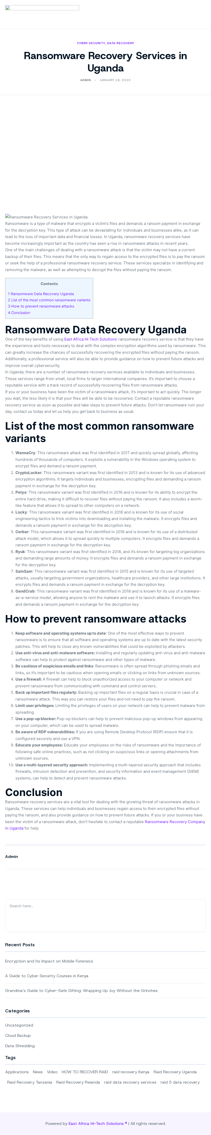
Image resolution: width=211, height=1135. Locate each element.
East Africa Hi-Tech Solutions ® (98, 1123)
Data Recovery (120, 43)
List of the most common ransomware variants (49, 300)
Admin (11, 856)
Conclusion (19, 312)
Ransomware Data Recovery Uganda (41, 293)
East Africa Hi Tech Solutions (90, 339)
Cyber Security (91, 43)
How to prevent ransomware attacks (41, 306)
